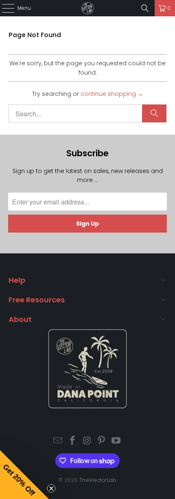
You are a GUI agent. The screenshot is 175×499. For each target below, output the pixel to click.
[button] (24, 474)
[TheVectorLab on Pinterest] (102, 441)
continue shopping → (112, 94)
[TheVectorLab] (87, 8)
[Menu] (4, 8)
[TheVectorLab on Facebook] (72, 441)
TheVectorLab (97, 480)
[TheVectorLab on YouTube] (116, 441)
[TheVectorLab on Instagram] (87, 441)
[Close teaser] (51, 488)
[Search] (145, 8)
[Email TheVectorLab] (58, 441)
